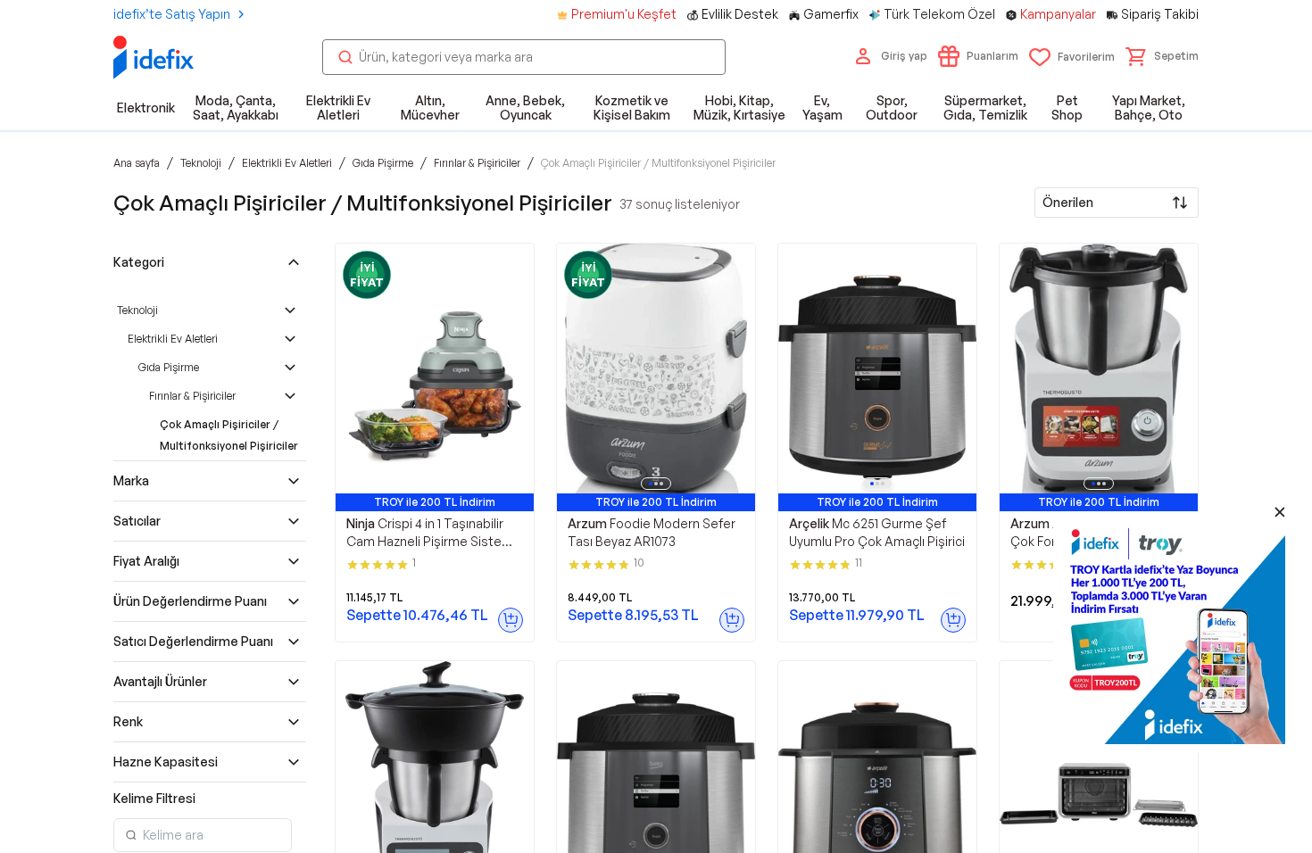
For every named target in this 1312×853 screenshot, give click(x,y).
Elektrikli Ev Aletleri (173, 338)
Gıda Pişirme (168, 367)
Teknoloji (137, 310)
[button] (1162, 56)
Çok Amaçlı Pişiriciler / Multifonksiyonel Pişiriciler (229, 435)
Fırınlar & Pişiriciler (192, 395)
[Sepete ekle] (510, 620)
